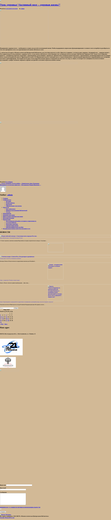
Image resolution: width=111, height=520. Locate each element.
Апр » (6, 324)
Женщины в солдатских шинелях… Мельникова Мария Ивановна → (20, 185)
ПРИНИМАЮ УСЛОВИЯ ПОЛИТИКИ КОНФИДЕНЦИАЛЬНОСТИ (20, 507)
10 (1, 317)
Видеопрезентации (8, 218)
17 (1, 318)
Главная (5, 198)
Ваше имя (3, 485)
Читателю (6, 207)
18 (3, 318)
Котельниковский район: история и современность (21, 221)
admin (22, 8)
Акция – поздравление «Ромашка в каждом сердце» (10, 280)
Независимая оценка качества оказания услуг (16, 228)
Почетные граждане (12, 224)
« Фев (1, 324)
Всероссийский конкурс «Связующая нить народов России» (11, 238)
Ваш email (3, 488)
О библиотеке (7, 200)
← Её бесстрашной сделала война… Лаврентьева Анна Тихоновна (19, 183)
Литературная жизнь (12, 225)
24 (1, 320)
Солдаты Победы (11, 222)
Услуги (8, 212)
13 (6, 317)
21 (8, 318)
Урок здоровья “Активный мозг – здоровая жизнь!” (30, 4)
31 (1, 322)
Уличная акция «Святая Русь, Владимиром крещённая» (10, 258)
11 (3, 317)
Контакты (9, 204)
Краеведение (7, 219)
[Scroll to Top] (0, 519)
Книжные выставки (9, 215)
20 (6, 318)
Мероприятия (7, 213)
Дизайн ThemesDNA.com (7, 517)
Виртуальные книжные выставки (13, 216)
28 (8, 320)
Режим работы (10, 203)
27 (6, 320)
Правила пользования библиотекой (16, 210)
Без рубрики (9, 182)
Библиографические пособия (14, 227)
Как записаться (10, 209)
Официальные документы (14, 206)
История (8, 201)
